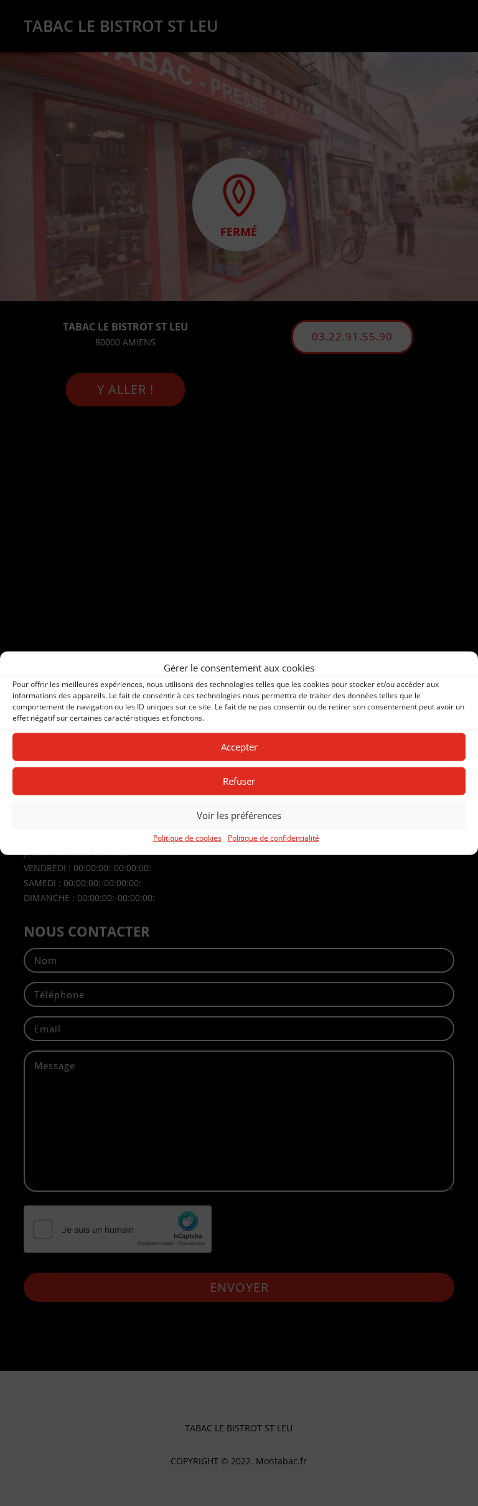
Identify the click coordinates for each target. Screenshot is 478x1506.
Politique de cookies (187, 838)
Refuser (239, 781)
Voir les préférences (239, 815)
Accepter (239, 747)
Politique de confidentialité (273, 838)
